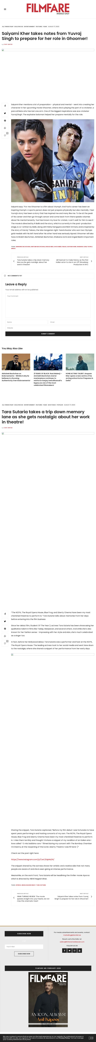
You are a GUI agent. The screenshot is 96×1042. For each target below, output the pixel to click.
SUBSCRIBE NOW (24, 954)
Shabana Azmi (82, 247)
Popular (60, 405)
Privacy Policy (64, 1038)
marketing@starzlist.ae (72, 935)
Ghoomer (57, 247)
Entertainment (29, 26)
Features (39, 26)
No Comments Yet (15, 276)
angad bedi (49, 247)
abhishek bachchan (23, 247)
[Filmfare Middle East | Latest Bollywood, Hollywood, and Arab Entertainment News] (48, 9)
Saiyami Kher (71, 247)
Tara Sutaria (41, 885)
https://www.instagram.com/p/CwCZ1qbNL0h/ (32, 859)
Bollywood (19, 26)
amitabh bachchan (38, 247)
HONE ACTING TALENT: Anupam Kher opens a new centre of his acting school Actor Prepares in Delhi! (79, 377)
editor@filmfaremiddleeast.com (72, 942)
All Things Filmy (7, 26)
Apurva (18, 885)
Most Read (52, 405)
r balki (64, 247)
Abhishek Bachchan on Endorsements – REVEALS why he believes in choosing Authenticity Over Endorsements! (16, 377)
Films (45, 26)
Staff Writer (8, 44)
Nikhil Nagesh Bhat (29, 885)
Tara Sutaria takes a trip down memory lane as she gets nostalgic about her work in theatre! (46, 417)
